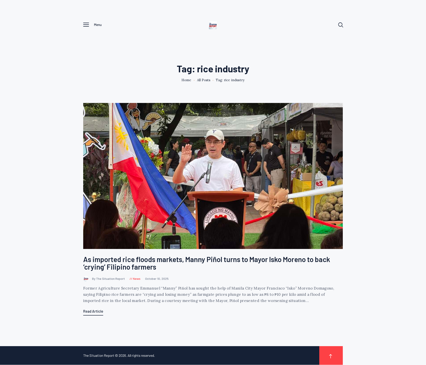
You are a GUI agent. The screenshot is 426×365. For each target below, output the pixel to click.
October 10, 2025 (157, 278)
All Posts (203, 80)
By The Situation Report (109, 278)
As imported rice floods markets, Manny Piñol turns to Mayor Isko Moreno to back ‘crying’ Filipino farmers (206, 263)
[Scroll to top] (331, 355)
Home (186, 80)
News (136, 278)
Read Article (93, 311)
